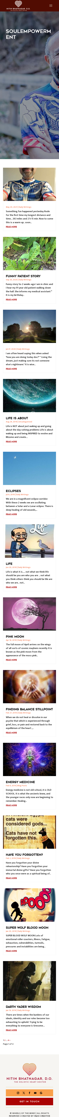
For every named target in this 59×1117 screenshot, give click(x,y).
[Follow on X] (23, 1093)
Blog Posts (22, 785)
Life (9, 564)
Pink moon (15, 636)
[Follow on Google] (41, 1093)
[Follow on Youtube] (35, 1093)
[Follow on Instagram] (18, 1093)
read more (11, 227)
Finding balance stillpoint (29, 709)
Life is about (17, 418)
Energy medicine (20, 782)
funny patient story (23, 276)
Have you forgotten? (24, 855)
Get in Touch (30, 1101)
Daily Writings (25, 207)
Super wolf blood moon (27, 928)
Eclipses (13, 491)
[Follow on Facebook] (29, 1093)
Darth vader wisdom (23, 1007)
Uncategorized (25, 421)
